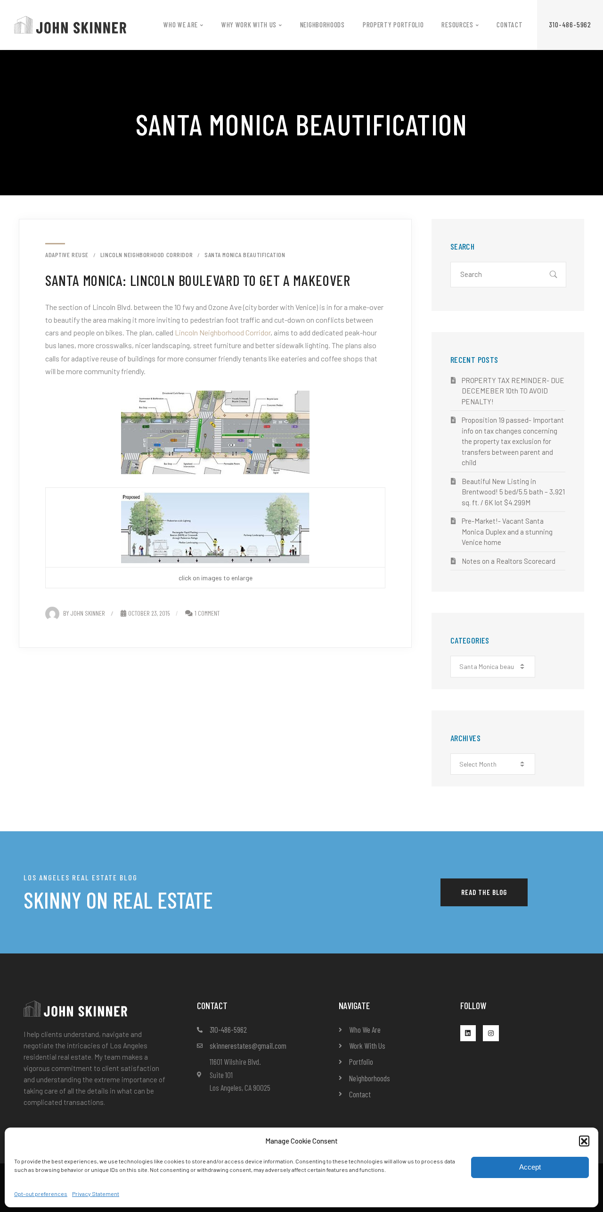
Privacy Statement (95, 1193)
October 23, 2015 (149, 613)
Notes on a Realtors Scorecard (508, 561)
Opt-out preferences (40, 1193)
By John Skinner (84, 613)
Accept (530, 1167)
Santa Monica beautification (244, 254)
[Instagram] (491, 1033)
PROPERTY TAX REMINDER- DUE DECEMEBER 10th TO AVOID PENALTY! (513, 391)
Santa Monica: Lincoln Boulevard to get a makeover (197, 280)
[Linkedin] (468, 1033)
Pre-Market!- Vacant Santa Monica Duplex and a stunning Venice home (507, 531)
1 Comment (207, 613)
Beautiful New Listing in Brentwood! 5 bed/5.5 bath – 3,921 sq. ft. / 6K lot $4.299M (513, 492)
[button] (584, 1140)
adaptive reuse (67, 254)
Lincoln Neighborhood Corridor (146, 254)
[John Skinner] (70, 23)
